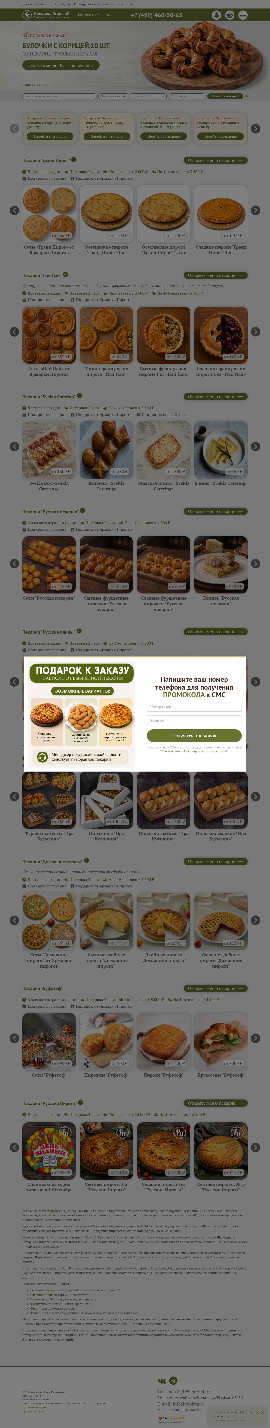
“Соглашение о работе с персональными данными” (193, 751)
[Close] (239, 662)
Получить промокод (194, 735)
